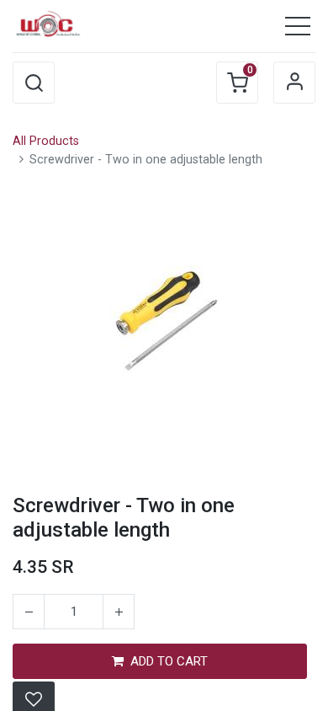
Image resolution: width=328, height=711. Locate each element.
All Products (46, 141)
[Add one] (118, 611)
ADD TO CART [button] (169, 661)
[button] (34, 82)
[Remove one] (28, 611)
